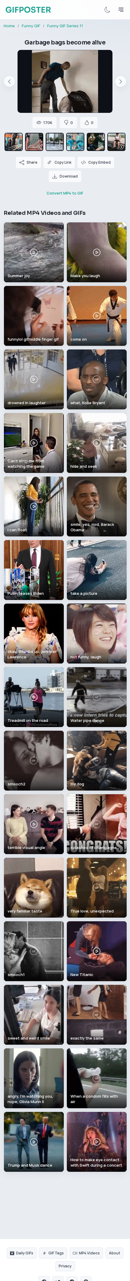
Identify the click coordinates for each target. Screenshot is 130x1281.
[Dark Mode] (107, 9)
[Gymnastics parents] (55, 142)
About (114, 1253)
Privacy (65, 1266)
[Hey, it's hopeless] (96, 142)
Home (9, 25)
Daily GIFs (24, 1253)
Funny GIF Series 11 (65, 25)
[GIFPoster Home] (28, 9)
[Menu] (120, 9)
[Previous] (9, 81)
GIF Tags (56, 1253)
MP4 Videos (89, 1253)
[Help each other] (75, 142)
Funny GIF (31, 25)
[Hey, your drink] (116, 142)
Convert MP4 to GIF (65, 193)
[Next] (120, 81)
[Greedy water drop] (34, 142)
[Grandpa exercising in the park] (14, 142)
